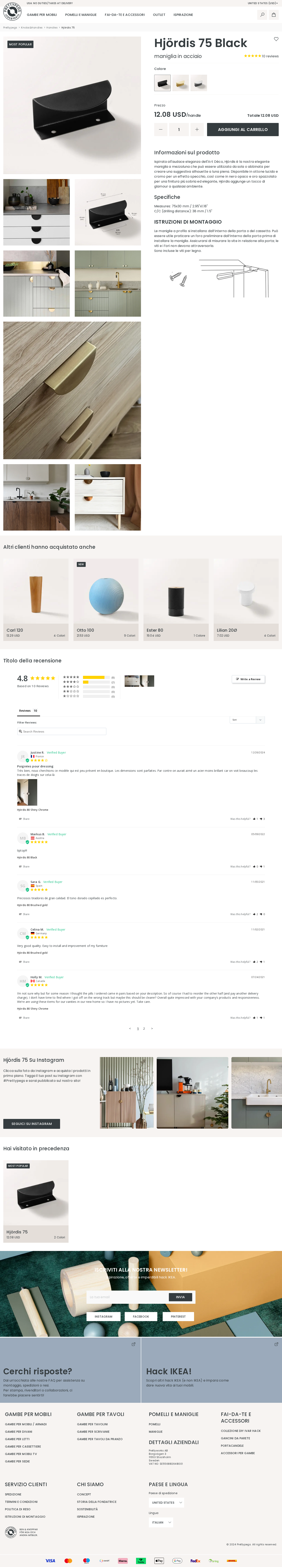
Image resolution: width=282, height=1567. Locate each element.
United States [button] (163, 1503)
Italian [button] (157, 1522)
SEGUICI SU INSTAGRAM (32, 1123)
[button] (255, 819)
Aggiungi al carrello (243, 129)
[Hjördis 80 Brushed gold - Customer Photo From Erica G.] (132, 681)
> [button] (152, 1028)
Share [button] (26, 819)
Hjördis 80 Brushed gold (32, 905)
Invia (180, 1297)
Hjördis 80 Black (27, 857)
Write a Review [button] (251, 679)
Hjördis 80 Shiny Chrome (32, 810)
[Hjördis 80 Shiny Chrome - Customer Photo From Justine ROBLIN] (147, 681)
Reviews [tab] (25, 711)
